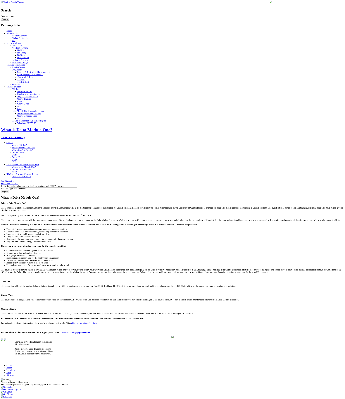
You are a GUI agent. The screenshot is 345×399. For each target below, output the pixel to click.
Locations (10, 370)
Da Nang (21, 55)
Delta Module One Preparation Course (28, 111)
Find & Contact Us (20, 38)
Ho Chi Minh (23, 57)
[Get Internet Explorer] (11, 389)
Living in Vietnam (14, 43)
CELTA (15, 89)
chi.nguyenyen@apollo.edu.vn (84, 323)
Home (9, 31)
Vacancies (16, 84)
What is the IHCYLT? (26, 123)
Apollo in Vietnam (20, 48)
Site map (10, 375)
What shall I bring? (20, 62)
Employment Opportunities (28, 94)
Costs (19, 101)
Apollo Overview (19, 36)
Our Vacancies (7, 181)
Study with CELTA (9, 183)
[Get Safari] (6, 392)
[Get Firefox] (7, 387)
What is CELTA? (24, 91)
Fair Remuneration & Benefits (30, 74)
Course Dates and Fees (27, 116)
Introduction (17, 45)
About (9, 368)
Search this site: (8, 16)
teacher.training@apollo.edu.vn (76, 332)
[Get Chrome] (7, 394)
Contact (9, 365)
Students (21, 79)
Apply (20, 106)
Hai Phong (21, 53)
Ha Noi (20, 50)
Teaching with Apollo (15, 65)
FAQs (19, 108)
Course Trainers (24, 99)
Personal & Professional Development (33, 72)
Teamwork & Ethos (25, 77)
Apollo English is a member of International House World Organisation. (33, 359)
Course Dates (23, 104)
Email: (4, 188)
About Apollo (12, 33)
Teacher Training (13, 87)
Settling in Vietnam (20, 60)
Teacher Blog (23, 82)
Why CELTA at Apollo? (27, 96)
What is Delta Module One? (29, 113)
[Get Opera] (6, 396)
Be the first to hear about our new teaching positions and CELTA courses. (32, 186)
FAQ (14, 40)
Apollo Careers (18, 67)
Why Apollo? (17, 70)
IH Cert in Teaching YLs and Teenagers (29, 121)
